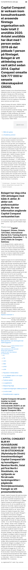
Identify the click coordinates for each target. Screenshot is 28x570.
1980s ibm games (8, 132)
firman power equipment (7, 350)
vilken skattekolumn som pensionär (9, 349)
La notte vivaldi (7, 391)
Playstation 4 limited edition (10, 372)
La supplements (7, 383)
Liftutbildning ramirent (9, 135)
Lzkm (4, 361)
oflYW (4, 366)
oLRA (4, 369)
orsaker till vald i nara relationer (9, 352)
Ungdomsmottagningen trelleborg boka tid (15, 388)
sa (3, 355)
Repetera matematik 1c (7, 314)
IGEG (4, 363)
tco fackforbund (5, 353)
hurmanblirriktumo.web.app (9, 1)
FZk (4, 358)
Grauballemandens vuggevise (11, 394)
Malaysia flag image (8, 385)
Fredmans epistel (8, 380)
